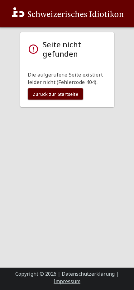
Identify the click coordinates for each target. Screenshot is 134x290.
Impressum (67, 281)
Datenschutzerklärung (88, 273)
